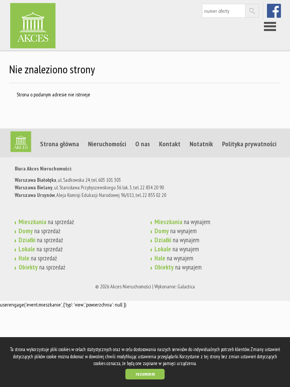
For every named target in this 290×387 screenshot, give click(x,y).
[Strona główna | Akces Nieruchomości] (67, 14)
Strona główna (59, 143)
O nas (142, 143)
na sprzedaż (46, 222)
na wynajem (182, 222)
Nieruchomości (107, 143)
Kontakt (169, 143)
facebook (275, 10)
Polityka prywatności (249, 143)
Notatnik (201, 143)
